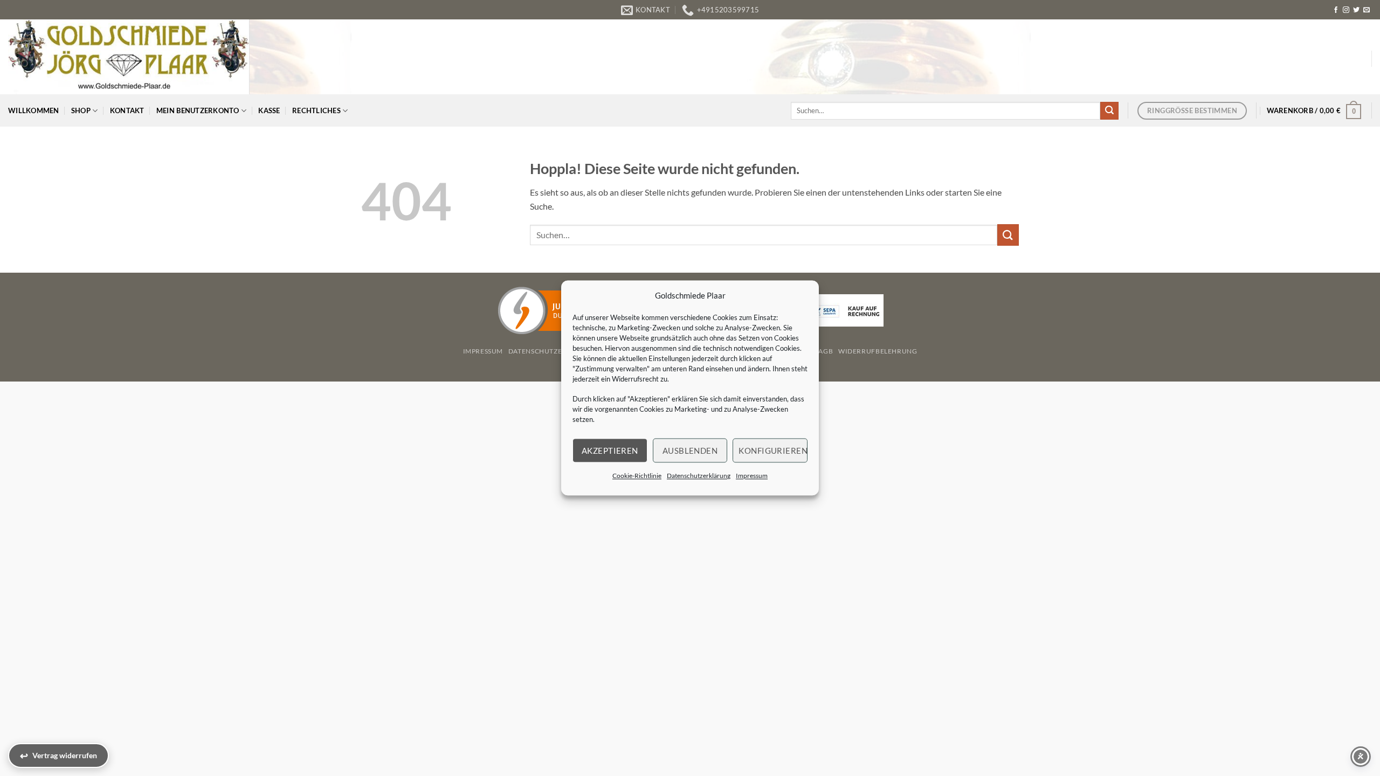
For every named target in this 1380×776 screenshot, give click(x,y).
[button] (1314, 110)
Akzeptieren (610, 450)
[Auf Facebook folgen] (1336, 10)
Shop (81, 110)
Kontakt (127, 110)
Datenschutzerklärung (698, 476)
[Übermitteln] (1109, 111)
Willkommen (33, 110)
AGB (825, 351)
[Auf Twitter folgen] (1356, 10)
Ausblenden (690, 450)
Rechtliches (316, 110)
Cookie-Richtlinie (636, 476)
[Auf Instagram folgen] (1346, 10)
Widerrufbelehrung (877, 351)
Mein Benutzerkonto (197, 110)
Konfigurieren (773, 450)
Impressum (752, 476)
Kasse (269, 110)
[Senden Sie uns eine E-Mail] (1366, 10)
